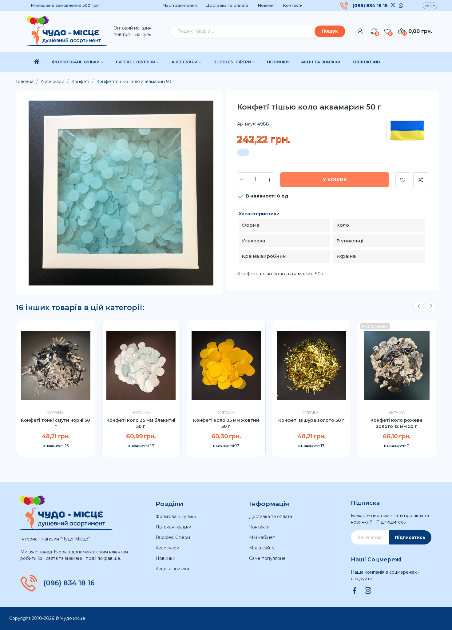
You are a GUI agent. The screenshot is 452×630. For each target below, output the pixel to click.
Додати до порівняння (420, 179)
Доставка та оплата (227, 5)
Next (431, 306)
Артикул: (246, 124)
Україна (55, 412)
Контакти (293, 5)
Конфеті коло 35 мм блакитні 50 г (140, 423)
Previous (418, 306)
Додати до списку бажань (402, 179)
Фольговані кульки (176, 516)
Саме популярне (267, 558)
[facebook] (354, 591)
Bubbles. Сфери (173, 537)
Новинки (165, 558)
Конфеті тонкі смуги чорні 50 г (55, 423)
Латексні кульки (173, 527)
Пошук (330, 31)
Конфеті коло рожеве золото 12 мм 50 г (397, 423)
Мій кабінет (262, 537)
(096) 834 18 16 (370, 5)
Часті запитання (180, 5)
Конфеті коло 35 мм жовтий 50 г (226, 423)
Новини (266, 5)
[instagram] (368, 591)
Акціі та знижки (172, 569)
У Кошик (335, 179)
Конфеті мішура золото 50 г (311, 420)
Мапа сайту (262, 548)
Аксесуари (167, 548)
